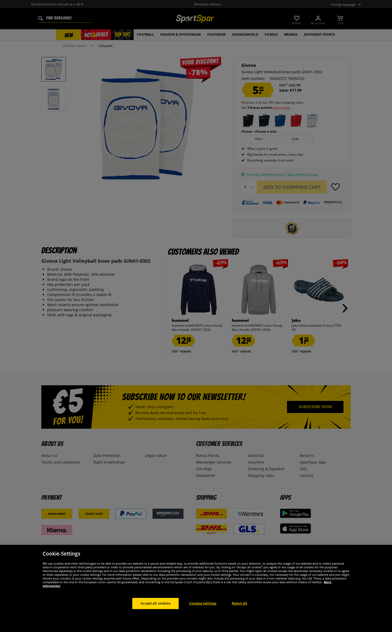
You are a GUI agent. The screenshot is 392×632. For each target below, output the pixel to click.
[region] (196, 588)
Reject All (239, 603)
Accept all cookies (155, 603)
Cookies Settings (202, 603)
